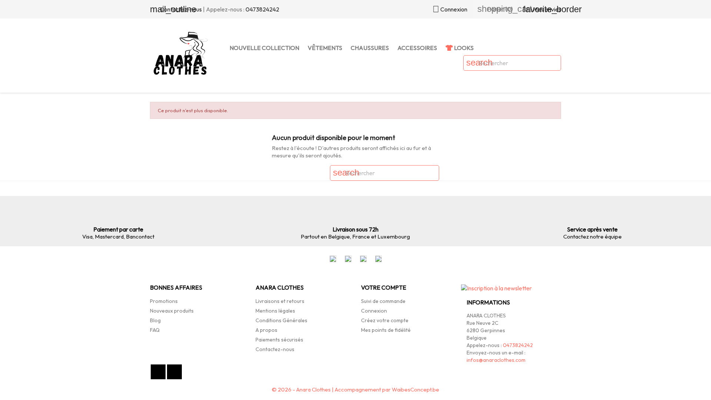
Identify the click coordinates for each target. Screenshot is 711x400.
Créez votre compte (384, 320)
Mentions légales (275, 310)
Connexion (374, 310)
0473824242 (262, 9)
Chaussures (370, 47)
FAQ (155, 330)
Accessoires (417, 47)
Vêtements (325, 47)
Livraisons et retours (280, 301)
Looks (463, 47)
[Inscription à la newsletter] (496, 291)
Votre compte (383, 287)
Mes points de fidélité (386, 330)
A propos (266, 330)
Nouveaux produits (172, 310)
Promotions (164, 301)
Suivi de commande (383, 301)
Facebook (158, 371)
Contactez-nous (275, 349)
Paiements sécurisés (279, 339)
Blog (155, 320)
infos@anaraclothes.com (496, 360)
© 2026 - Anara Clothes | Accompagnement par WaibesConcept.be (355, 389)
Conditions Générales (281, 320)
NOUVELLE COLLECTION (264, 47)
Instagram (174, 371)
